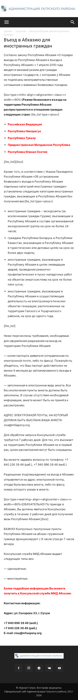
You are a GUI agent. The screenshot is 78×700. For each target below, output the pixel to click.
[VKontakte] (49, 668)
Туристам (20, 31)
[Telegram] (39, 668)
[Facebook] (18, 668)
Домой (8, 31)
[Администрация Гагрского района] (39, 8)
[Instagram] (29, 668)
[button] (6, 22)
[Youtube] (59, 668)
